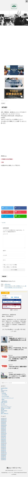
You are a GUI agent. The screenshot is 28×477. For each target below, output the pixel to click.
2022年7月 (3, 428)
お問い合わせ (7, 284)
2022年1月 (3, 432)
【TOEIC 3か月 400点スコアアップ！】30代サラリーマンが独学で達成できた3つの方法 (17, 376)
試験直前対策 (4, 401)
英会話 (2, 412)
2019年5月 (3, 445)
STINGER (14, 474)
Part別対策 (4, 393)
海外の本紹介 (4, 410)
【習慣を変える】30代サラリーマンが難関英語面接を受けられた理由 (17, 340)
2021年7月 (3, 437)
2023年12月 (4, 418)
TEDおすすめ (4, 390)
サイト (4, 260)
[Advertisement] (14, 45)
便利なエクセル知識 (5, 408)
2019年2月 (3, 450)
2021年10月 (4, 433)
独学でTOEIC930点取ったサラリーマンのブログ (14, 470)
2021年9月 (3, 434)
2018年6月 (3, 458)
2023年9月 (3, 422)
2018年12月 (4, 452)
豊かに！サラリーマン (14, 468)
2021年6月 (3, 439)
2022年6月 (3, 429)
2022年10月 (4, 425)
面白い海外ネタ (4, 413)
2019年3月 (3, 448)
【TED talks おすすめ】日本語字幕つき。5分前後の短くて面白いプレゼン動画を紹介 (17, 358)
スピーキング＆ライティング (7, 397)
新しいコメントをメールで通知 (10, 264)
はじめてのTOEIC (5, 396)
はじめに (4, 222)
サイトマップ (4, 405)
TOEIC (2, 391)
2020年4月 (3, 441)
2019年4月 (3, 447)
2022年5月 (3, 430)
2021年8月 (3, 436)
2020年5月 (3, 440)
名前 (4, 250)
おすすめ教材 (4, 394)
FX (1, 389)
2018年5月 (3, 459)
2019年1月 (3, 451)
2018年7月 (3, 456)
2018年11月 (3, 454)
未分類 (2, 409)
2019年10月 (4, 443)
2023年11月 (3, 419)
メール (5, 255)
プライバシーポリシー (6, 406)
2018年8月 (3, 455)
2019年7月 (3, 444)
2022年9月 (3, 426)
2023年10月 (4, 421)
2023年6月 (3, 423)
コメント (5, 233)
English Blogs (4, 388)
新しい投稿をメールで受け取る (10, 267)
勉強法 (3, 399)
